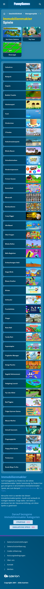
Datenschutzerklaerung (16, 546)
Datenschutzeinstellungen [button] (17, 542)
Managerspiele (31, 14)
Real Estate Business (29, 488)
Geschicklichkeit (15, 14)
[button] (40, 4)
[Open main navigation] (4, 4)
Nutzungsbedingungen (16, 555)
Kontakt (10, 564)
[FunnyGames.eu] (4, 13)
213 (28, 522)
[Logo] (22, 4)
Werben (10, 569)
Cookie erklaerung (14, 551)
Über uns (10, 560)
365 (33, 527)
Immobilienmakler (14, 477)
